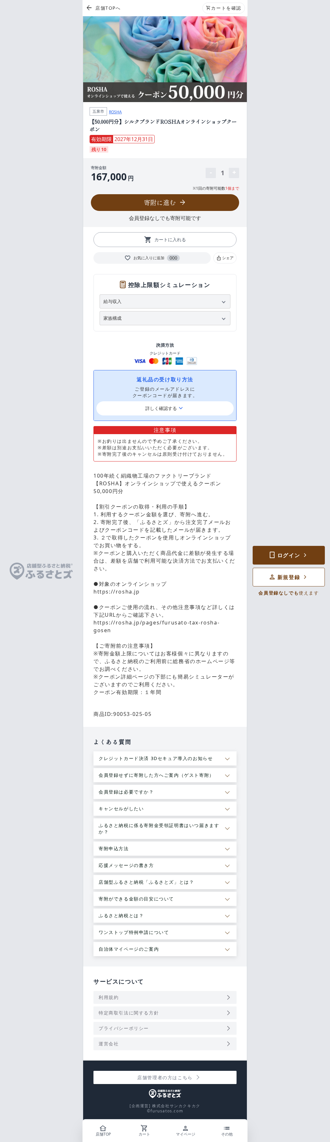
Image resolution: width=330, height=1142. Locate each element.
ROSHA (115, 112)
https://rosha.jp (116, 591)
